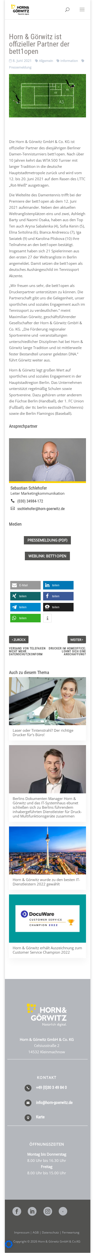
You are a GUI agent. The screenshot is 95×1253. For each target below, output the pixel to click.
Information (69, 60)
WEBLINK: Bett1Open (47, 555)
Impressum (21, 1232)
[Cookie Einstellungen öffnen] (9, 1246)
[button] (25, 585)
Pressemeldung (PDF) (47, 540)
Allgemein (46, 60)
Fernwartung (70, 1232)
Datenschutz (50, 1232)
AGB (36, 1232)
